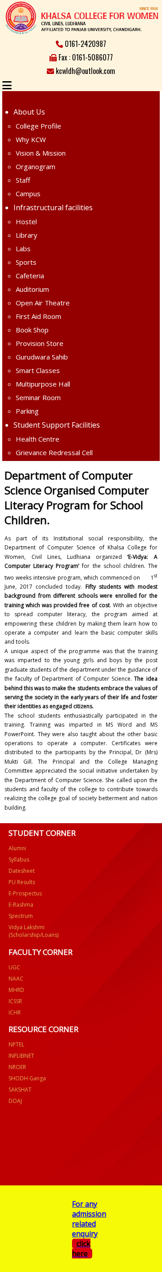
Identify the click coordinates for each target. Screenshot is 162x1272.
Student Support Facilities (57, 425)
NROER (17, 1067)
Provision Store (39, 343)
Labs (23, 248)
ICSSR (15, 1001)
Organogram (35, 166)
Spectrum (21, 916)
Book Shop (32, 329)
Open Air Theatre (43, 302)
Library (26, 235)
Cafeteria (30, 275)
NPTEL (16, 1044)
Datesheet (22, 871)
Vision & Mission (41, 152)
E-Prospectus (25, 893)
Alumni (17, 848)
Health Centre (37, 438)
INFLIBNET (21, 1056)
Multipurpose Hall (43, 383)
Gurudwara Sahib (42, 356)
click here (81, 1248)
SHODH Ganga (27, 1078)
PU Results (22, 882)
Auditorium (32, 289)
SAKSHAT (20, 1089)
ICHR (15, 1012)
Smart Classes (38, 370)
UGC (14, 967)
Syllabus (19, 859)
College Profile (38, 125)
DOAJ (15, 1101)
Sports (26, 262)
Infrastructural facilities (53, 207)
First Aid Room (38, 316)
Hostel (26, 221)
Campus (28, 193)
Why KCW (31, 139)
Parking (27, 410)
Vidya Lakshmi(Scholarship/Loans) (33, 931)
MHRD (16, 990)
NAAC (16, 978)
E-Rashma (21, 904)
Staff (23, 179)
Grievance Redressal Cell (54, 452)
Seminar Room (38, 397)
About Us (29, 112)
